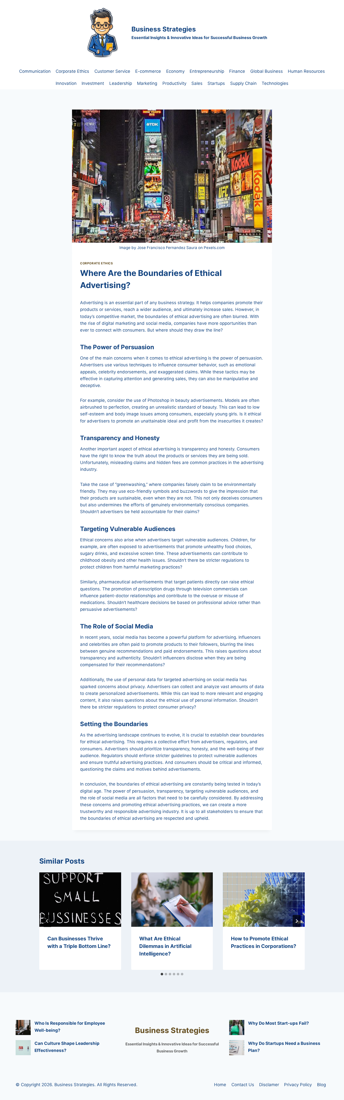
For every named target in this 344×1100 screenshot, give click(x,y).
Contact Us (242, 1084)
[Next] (297, 921)
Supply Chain (243, 83)
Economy (175, 71)
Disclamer (269, 1084)
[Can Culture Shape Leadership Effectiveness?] (23, 1047)
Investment (93, 83)
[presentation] (80, 899)
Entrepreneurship (207, 71)
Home (220, 1084)
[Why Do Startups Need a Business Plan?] (236, 1047)
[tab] (162, 974)
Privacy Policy (298, 1084)
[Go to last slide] (47, 921)
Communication (35, 71)
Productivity (174, 83)
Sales (196, 83)
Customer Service (112, 71)
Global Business (266, 71)
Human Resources (306, 71)
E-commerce (148, 71)
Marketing (147, 83)
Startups (216, 83)
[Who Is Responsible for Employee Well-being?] (23, 1027)
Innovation (66, 83)
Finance (237, 71)
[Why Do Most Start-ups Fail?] (236, 1027)
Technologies (275, 83)
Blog (321, 1084)
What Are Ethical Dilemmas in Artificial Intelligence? (165, 946)
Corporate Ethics (72, 71)
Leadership (120, 83)
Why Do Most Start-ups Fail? (278, 1023)
